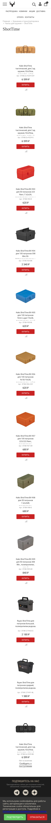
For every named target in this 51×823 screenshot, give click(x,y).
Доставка (40, 11)
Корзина (45, 4)
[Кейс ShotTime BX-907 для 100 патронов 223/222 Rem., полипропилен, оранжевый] (25, 425)
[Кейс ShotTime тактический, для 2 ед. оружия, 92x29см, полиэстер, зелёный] (25, 117)
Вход (40, 4)
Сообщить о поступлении (25, 764)
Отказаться (37, 817)
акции (32, 11)
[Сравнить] (25, 89)
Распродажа (12, 11)
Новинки (23, 11)
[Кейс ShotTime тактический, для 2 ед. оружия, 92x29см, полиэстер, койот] (25, 55)
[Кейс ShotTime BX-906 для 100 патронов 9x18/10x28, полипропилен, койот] (25, 364)
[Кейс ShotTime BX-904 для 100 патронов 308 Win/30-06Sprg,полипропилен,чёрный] (25, 241)
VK (25, 792)
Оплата (20, 17)
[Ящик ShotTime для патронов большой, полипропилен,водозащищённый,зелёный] (25, 611)
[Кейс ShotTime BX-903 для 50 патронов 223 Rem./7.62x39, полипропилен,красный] (25, 179)
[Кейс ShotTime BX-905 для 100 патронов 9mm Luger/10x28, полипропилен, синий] (25, 302)
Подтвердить (15, 817)
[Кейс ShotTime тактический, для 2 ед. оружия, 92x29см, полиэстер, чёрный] (25, 734)
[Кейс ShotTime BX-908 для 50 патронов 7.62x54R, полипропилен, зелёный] (25, 487)
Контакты (29, 17)
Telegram (17, 792)
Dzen (34, 792)
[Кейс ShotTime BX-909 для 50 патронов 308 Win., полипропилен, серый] (25, 549)
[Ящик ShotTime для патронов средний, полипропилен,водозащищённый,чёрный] (25, 672)
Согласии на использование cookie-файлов (24, 811)
